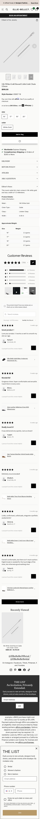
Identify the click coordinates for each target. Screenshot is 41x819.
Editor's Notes (7, 186)
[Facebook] (24, 670)
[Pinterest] (15, 670)
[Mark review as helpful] (33, 348)
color (4, 123)
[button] (36, 20)
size (3, 112)
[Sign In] (28, 9)
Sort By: (24, 320)
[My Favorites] (32, 9)
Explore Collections (3, 9)
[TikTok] (29, 670)
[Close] (36, 748)
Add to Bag (20, 134)
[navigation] (8, 77)
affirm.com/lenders (23, 727)
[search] (7, 9)
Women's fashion (14, 770)
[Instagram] (11, 670)
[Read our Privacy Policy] (34, 803)
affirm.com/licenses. (26, 742)
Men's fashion (13, 774)
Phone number (9, 786)
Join (19, 706)
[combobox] (9, 791)
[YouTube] (19, 670)
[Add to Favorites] (20, 141)
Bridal (10, 766)
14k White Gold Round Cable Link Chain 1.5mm (12, 646)
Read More (34, 3)
